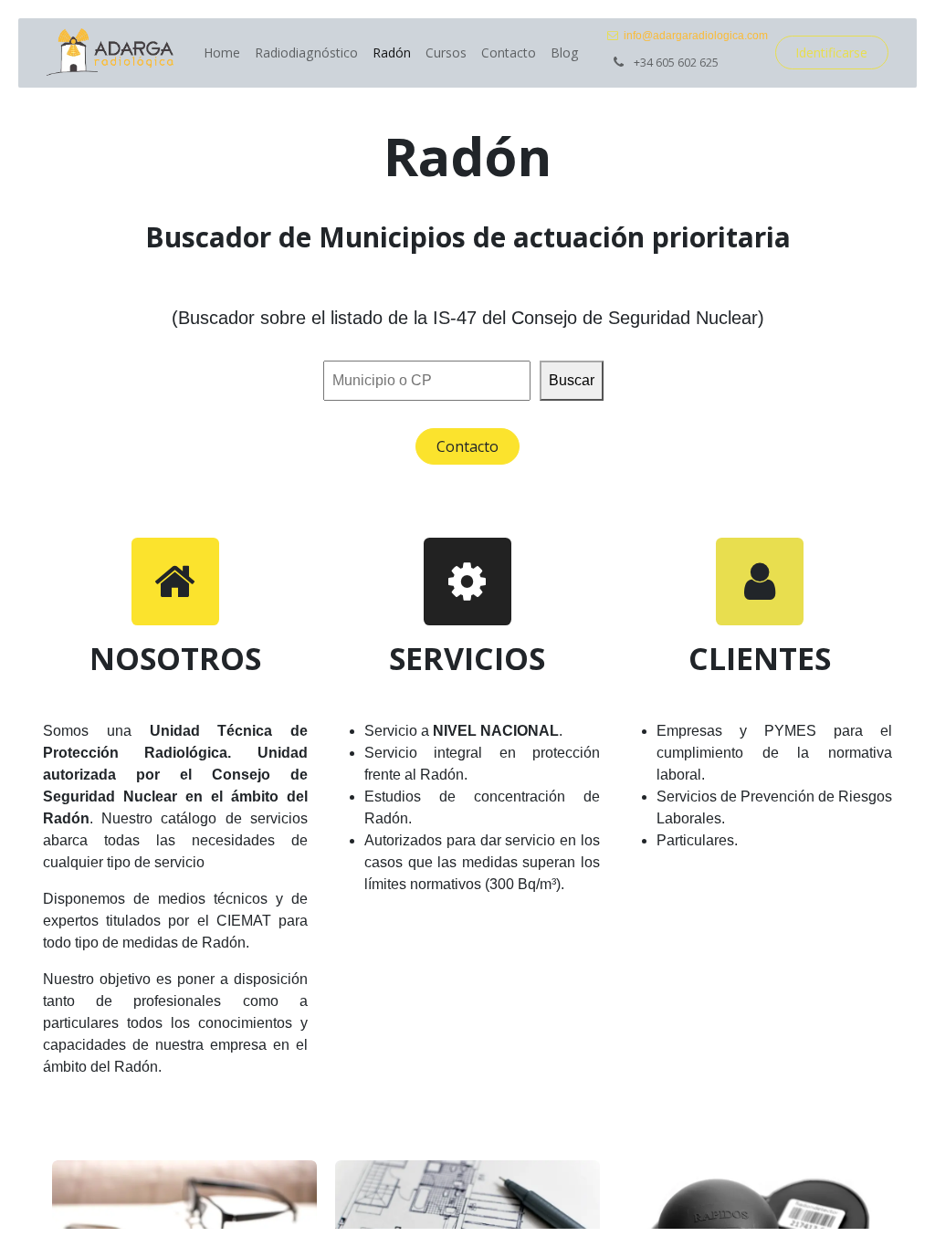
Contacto (467, 446)
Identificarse (831, 52)
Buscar (571, 380)
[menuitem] (221, 52)
